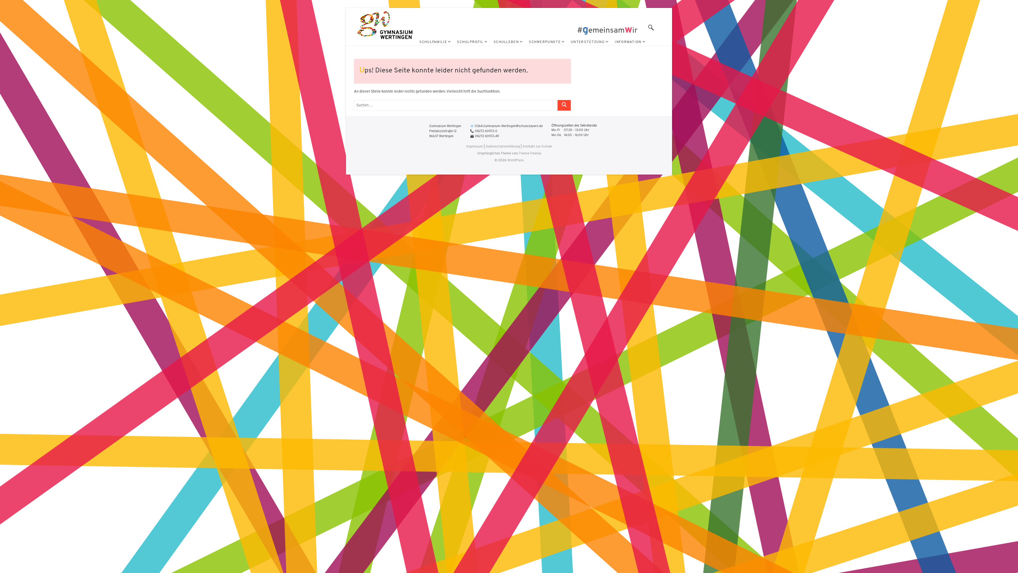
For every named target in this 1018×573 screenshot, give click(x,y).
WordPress (515, 160)
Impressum (474, 146)
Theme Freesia (530, 153)
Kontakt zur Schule (537, 146)
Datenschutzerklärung (503, 146)
